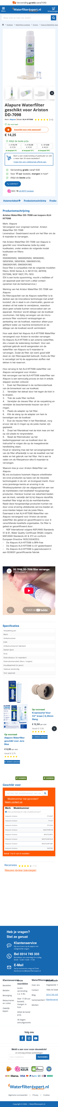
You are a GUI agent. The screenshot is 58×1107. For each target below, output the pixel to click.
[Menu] (3, 9)
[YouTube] (35, 1038)
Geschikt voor (12, 785)
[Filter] (45, 793)
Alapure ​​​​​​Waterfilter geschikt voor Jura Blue (14, 741)
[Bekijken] (53, 9)
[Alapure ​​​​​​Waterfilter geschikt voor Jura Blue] (15, 704)
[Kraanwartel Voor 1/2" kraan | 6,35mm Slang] (42, 691)
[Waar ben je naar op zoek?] (53, 17)
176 (51, 120)
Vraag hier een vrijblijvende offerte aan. (30, 162)
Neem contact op (13, 802)
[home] (3, 24)
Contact (14, 184)
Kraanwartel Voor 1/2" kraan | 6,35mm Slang (42, 716)
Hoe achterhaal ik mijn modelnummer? (24, 812)
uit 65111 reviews (26, 191)
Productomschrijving (16, 211)
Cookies (46, 1095)
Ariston (35, 25)
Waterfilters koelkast (23, 25)
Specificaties (11, 626)
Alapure (13, 119)
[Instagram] (29, 1038)
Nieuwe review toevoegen (20, 870)
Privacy (35, 1095)
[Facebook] (22, 1038)
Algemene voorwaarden (18, 1095)
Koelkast (10, 25)
